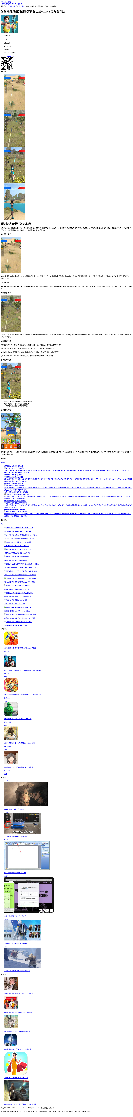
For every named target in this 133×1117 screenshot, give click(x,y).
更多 (3, 462)
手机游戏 (7, 4)
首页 (2, 4)
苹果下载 (11, 56)
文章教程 (19, 4)
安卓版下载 (4, 56)
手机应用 (13, 4)
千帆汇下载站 (12, 6)
